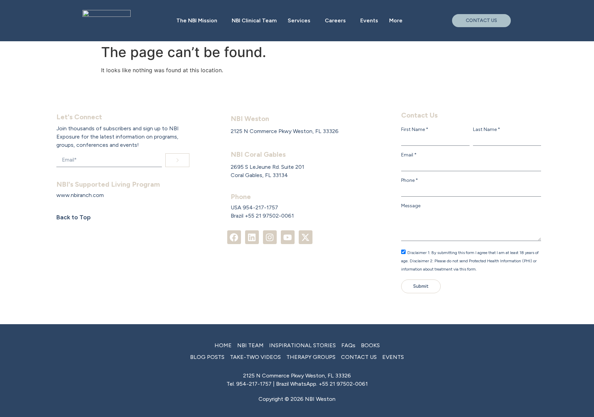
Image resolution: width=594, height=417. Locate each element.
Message (410, 206)
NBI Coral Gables (258, 154)
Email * (409, 155)
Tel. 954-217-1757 (249, 384)
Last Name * (486, 129)
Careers (335, 20)
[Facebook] (234, 237)
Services (299, 20)
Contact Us (419, 115)
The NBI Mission (196, 20)
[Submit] (177, 160)
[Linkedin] (252, 237)
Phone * (409, 180)
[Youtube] (288, 237)
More (396, 20)
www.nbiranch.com (80, 195)
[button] (198, 21)
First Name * (414, 129)
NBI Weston (250, 118)
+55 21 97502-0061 (343, 384)
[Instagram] (270, 237)
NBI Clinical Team (254, 20)
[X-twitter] (305, 237)
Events (369, 20)
